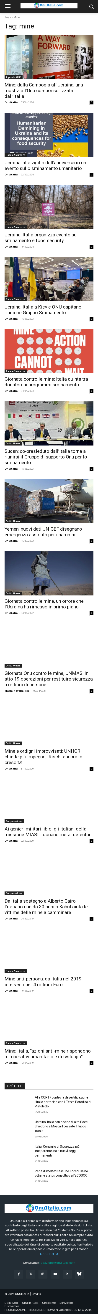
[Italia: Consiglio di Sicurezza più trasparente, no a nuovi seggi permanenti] (18, 1153)
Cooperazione (14, 821)
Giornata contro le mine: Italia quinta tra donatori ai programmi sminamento (46, 381)
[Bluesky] (79, 1274)
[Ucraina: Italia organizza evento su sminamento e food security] (49, 207)
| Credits (35, 1294)
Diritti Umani (13, 443)
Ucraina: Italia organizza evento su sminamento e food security (41, 237)
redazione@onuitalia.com (57, 1262)
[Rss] (67, 1274)
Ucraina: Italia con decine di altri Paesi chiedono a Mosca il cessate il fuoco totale (61, 1126)
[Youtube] (55, 1274)
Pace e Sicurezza (15, 155)
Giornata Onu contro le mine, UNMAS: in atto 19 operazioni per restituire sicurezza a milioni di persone (49, 679)
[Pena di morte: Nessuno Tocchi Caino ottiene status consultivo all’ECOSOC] (18, 1178)
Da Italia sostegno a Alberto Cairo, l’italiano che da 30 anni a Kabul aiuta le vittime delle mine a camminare (46, 906)
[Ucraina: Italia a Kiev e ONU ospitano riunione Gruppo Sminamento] (49, 279)
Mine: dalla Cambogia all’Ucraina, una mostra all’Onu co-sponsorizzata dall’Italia (44, 90)
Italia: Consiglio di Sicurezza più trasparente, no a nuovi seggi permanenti (57, 1151)
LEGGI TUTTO (49, 1254)
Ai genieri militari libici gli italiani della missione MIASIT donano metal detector (48, 831)
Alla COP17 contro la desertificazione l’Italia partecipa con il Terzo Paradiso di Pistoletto (63, 1102)
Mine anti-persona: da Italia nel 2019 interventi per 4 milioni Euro (43, 981)
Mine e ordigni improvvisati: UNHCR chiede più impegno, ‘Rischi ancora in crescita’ (43, 756)
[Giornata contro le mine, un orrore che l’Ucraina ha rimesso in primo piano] (49, 573)
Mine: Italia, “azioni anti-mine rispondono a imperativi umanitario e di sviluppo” (48, 1053)
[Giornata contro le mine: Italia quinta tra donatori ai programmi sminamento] (49, 351)
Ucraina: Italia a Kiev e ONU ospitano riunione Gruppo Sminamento (43, 309)
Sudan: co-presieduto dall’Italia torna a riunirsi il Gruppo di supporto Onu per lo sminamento (46, 456)
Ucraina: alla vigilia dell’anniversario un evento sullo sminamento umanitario (45, 165)
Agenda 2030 (13, 77)
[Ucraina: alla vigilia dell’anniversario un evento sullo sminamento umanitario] (49, 135)
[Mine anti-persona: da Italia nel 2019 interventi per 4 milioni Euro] (49, 951)
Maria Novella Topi (17, 690)
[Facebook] (18, 1274)
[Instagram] (43, 1274)
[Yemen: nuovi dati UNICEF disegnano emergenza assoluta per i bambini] (49, 501)
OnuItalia (11, 102)
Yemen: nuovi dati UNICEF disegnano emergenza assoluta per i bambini (43, 531)
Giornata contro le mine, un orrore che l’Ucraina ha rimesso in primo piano (44, 604)
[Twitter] (30, 1274)
